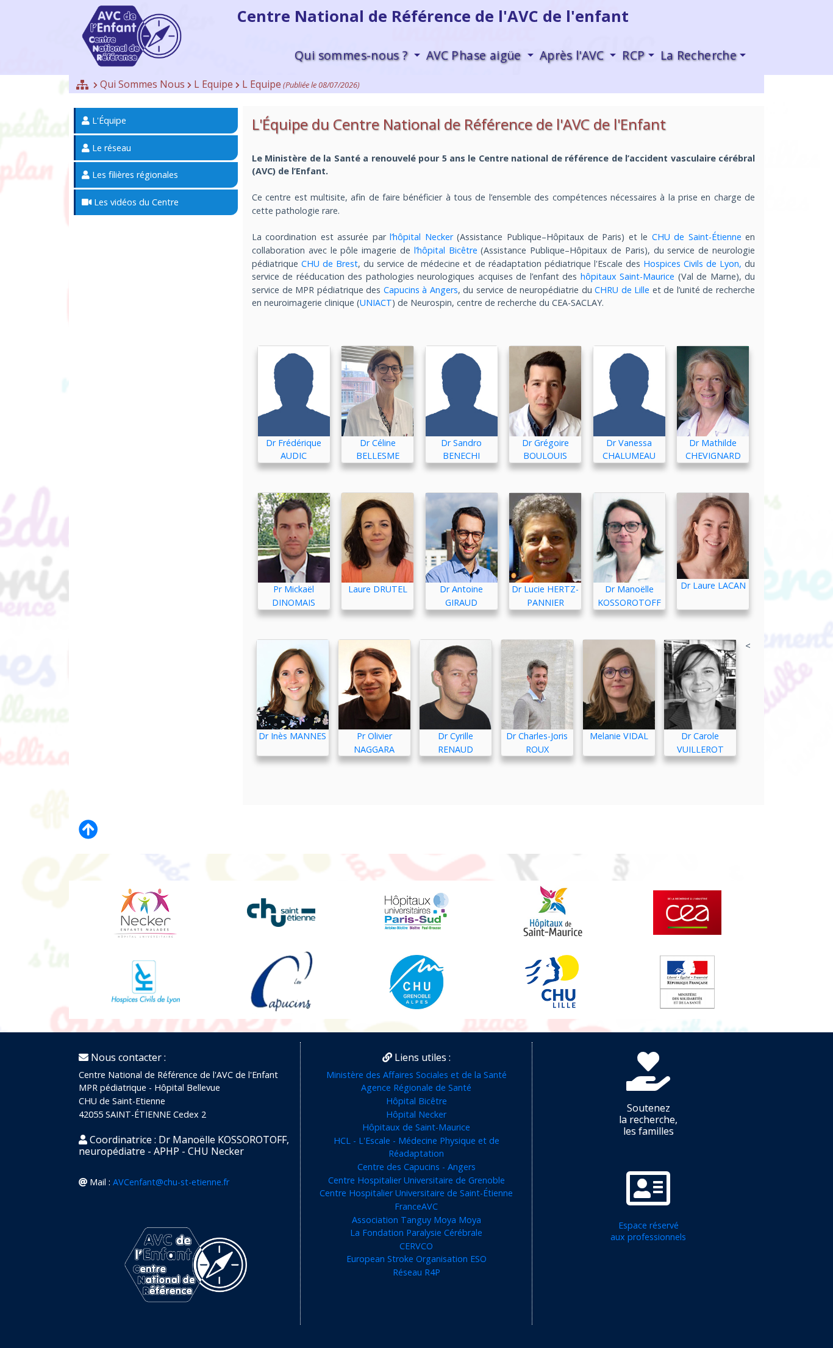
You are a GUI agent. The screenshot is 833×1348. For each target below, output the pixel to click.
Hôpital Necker (416, 1114)
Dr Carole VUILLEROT (700, 742)
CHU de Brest (329, 263)
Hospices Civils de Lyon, (692, 263)
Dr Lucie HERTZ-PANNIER (545, 595)
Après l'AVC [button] (573, 55)
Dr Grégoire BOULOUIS (545, 449)
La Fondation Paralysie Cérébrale (416, 1232)
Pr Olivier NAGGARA (374, 742)
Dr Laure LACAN (713, 585)
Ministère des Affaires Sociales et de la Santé (416, 1074)
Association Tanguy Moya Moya (416, 1220)
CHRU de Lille (622, 290)
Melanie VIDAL (619, 736)
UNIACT (376, 302)
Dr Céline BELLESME (377, 449)
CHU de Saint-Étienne (697, 237)
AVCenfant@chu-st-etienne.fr (171, 1182)
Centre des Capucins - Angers (416, 1166)
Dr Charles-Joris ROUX (537, 742)
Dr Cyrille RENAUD (455, 742)
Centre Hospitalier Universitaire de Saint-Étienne (416, 1193)
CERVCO (416, 1246)
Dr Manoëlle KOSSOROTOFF (629, 595)
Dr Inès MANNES (292, 736)
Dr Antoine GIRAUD (461, 595)
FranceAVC (416, 1206)
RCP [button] (633, 55)
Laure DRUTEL (377, 589)
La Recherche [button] (698, 55)
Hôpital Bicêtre (416, 1101)
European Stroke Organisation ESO (416, 1259)
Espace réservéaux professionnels (648, 1231)
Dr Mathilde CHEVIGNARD (713, 449)
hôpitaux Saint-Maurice (627, 276)
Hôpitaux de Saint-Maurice (416, 1127)
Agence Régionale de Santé (416, 1087)
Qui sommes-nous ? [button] (353, 55)
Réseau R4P (416, 1272)
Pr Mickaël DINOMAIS (293, 595)
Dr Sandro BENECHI (461, 449)
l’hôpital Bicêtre (445, 250)
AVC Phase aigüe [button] (475, 55)
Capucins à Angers (419, 290)
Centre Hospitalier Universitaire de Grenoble (416, 1180)
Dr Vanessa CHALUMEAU (629, 449)
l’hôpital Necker (421, 237)
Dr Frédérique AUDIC (293, 449)
